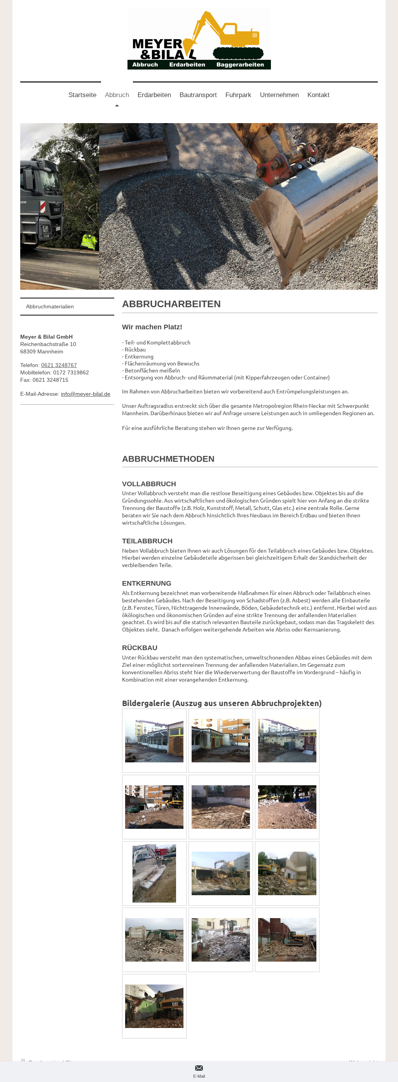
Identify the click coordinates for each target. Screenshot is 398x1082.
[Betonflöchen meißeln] (154, 873)
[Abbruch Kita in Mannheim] (154, 740)
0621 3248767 (59, 365)
